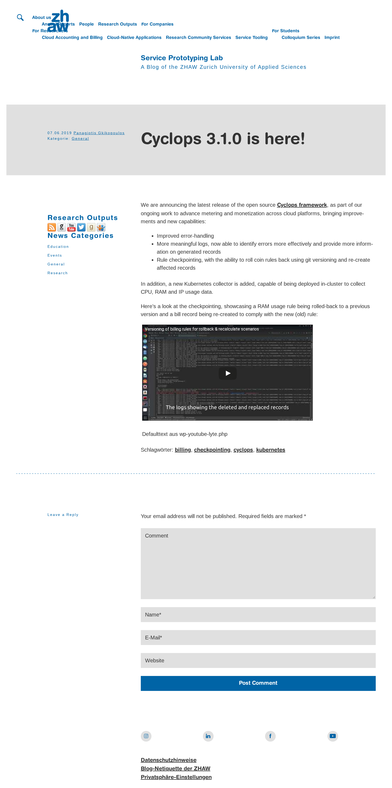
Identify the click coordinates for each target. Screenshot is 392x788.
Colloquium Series (301, 38)
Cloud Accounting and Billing (72, 38)
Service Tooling (251, 38)
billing (183, 450)
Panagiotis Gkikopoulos (99, 133)
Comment (156, 536)
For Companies (157, 24)
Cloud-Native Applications (134, 38)
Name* (153, 615)
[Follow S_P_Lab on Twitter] (81, 227)
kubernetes (270, 450)
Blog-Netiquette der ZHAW (175, 769)
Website (154, 660)
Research (57, 273)
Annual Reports (58, 24)
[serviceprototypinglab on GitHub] (61, 227)
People (86, 24)
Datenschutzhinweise (169, 760)
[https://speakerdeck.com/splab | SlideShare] (101, 227)
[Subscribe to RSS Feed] (51, 227)
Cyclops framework (302, 205)
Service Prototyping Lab (182, 58)
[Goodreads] (91, 227)
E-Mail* (153, 637)
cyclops (243, 450)
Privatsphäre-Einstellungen (176, 777)
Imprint (332, 38)
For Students (285, 31)
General (80, 138)
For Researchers (50, 31)
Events (54, 255)
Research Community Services (198, 38)
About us (41, 18)
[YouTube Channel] (71, 227)
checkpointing (212, 450)
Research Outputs (117, 24)
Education (58, 246)
